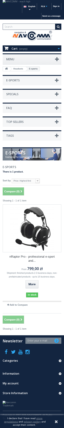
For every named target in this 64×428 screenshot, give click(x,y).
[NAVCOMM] (32, 36)
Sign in (56, 6)
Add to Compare (19, 305)
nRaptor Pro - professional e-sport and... (32, 258)
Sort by (7, 180)
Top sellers (15, 122)
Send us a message (51, 16)
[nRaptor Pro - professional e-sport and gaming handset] (32, 228)
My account (11, 383)
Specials (12, 94)
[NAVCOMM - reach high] (32, 1)
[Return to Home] (6, 69)
